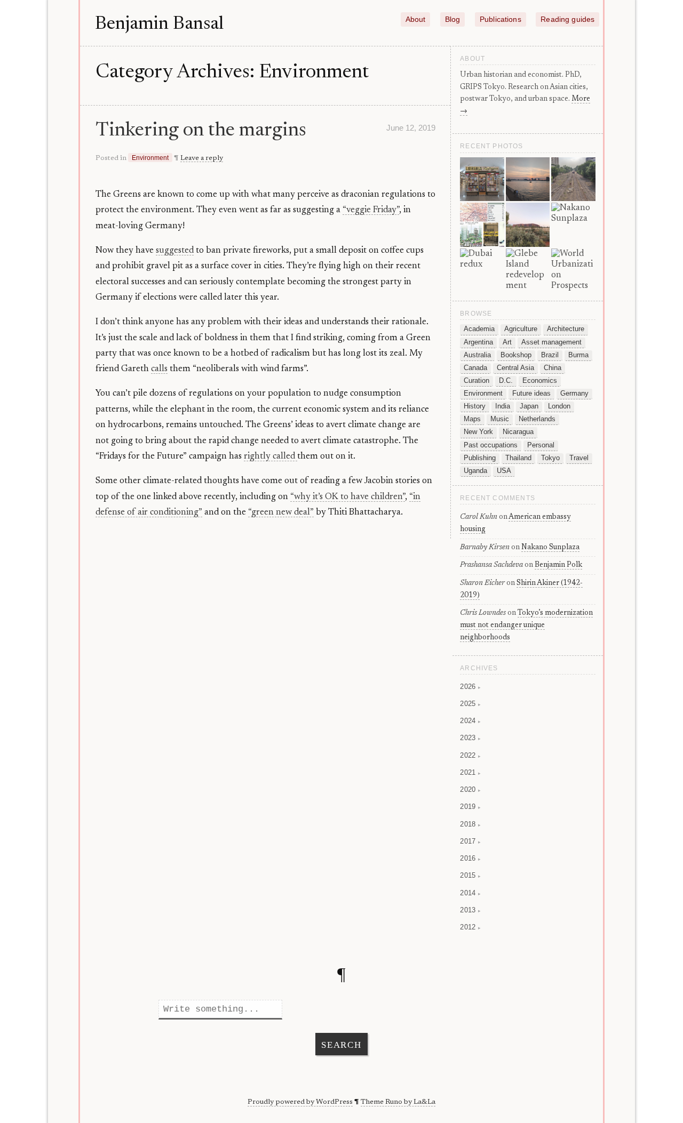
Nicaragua (518, 432)
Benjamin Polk (558, 565)
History (475, 406)
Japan (529, 406)
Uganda (475, 471)
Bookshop (516, 355)
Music (499, 419)
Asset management (551, 342)
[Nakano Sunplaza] (573, 225)
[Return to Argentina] (482, 179)
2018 (470, 824)
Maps (472, 419)
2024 (470, 721)
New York (478, 432)
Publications (500, 19)
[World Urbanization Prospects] (573, 270)
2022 (470, 755)
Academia (479, 329)
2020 (470, 789)
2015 (470, 875)
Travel (579, 458)
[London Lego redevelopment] (528, 179)
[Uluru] (528, 225)
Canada (475, 368)
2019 (470, 807)
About (416, 19)
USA (504, 471)
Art (507, 342)
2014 (470, 893)
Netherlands (537, 419)
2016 (470, 858)
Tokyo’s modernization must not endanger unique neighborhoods (526, 625)
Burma (578, 355)
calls (159, 369)
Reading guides (567, 19)
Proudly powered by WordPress (300, 1102)
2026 (470, 687)
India (502, 406)
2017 (470, 841)
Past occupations (491, 445)
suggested (175, 250)
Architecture (565, 329)
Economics (539, 380)
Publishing (480, 458)
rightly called (270, 456)
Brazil (550, 355)
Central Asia (515, 368)
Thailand (518, 458)
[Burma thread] (573, 179)
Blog (452, 19)
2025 (470, 704)
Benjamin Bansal (159, 24)
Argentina (478, 342)
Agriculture (520, 329)
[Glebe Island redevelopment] (528, 270)
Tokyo (550, 458)
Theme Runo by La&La (398, 1102)
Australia (477, 355)
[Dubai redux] (482, 270)
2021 (470, 772)
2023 (470, 738)
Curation (476, 380)
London (559, 406)
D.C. (506, 380)
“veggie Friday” (371, 210)
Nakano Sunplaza (550, 547)
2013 (470, 910)
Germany (574, 393)
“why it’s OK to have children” (347, 497)
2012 (470, 927)
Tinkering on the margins (201, 131)
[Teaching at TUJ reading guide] (482, 225)
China (552, 368)
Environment (150, 157)
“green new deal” (281, 512)
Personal (540, 445)
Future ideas (531, 393)
